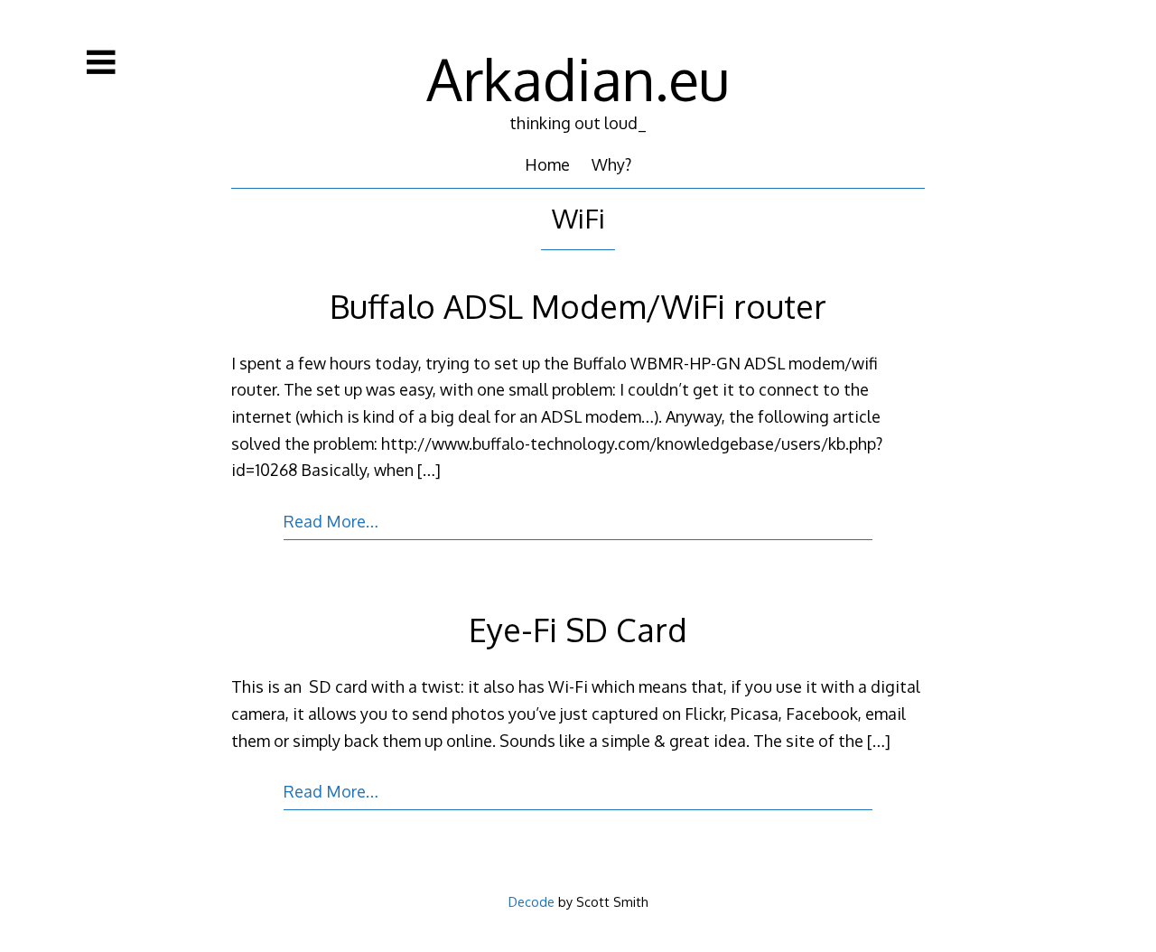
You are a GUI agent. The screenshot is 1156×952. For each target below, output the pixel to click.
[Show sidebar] (101, 62)
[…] (429, 470)
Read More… (331, 521)
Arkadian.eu (578, 78)
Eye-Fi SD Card (578, 629)
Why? (611, 164)
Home (547, 164)
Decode (531, 901)
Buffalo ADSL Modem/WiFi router (578, 305)
